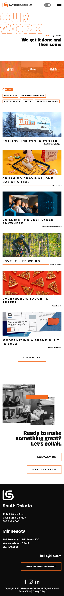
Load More (32, 357)
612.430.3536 (11, 547)
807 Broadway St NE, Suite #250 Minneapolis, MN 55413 (21, 541)
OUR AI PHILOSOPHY (41, 566)
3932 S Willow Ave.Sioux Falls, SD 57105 (14, 515)
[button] (59, 5)
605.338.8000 (11, 521)
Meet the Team (44, 469)
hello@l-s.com (50, 556)
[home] (17, 5)
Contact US (46, 457)
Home (48, 36)
